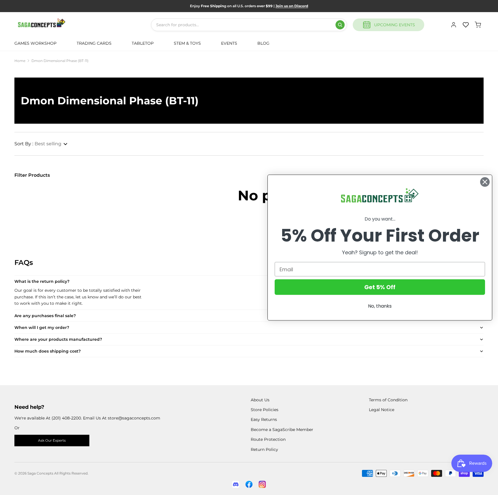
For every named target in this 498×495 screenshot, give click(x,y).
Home (19, 61)
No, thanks (380, 306)
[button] (41, 144)
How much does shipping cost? (47, 351)
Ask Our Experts (52, 440)
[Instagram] (262, 484)
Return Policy (264, 449)
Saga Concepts (40, 473)
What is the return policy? (41, 281)
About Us (260, 399)
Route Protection (268, 439)
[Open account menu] (453, 25)
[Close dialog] (485, 182)
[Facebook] (249, 484)
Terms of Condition (388, 399)
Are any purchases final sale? (45, 315)
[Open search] (340, 24)
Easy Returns (264, 419)
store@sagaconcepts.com (134, 418)
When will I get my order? (41, 327)
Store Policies (264, 409)
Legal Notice (381, 409)
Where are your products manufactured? (58, 339)
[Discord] (236, 484)
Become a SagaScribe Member (282, 429)
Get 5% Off (379, 287)
